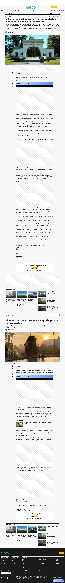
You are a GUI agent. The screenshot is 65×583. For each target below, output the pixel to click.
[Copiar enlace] (12, 87)
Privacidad (54, 577)
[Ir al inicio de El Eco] (31, 7)
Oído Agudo (15, 10)
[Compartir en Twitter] (12, 76)
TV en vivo (47, 10)
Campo (7, 10)
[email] (12, 79)
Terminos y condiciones (60, 577)
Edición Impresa (41, 10)
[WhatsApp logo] (6, 570)
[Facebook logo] (8, 570)
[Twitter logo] (4, 570)
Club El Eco (58, 10)
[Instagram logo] (10, 570)
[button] (17, 73)
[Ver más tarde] (12, 73)
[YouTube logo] (1, 570)
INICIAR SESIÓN (34, 268)
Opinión (18, 10)
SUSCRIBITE (54, 7)
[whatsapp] (12, 84)
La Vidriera (10, 10)
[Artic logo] (3, 577)
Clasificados (35, 10)
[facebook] (12, 81)
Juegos (63, 10)
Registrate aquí (38, 270)
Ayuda (51, 577)
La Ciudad (17, 426)
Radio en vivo (53, 10)
